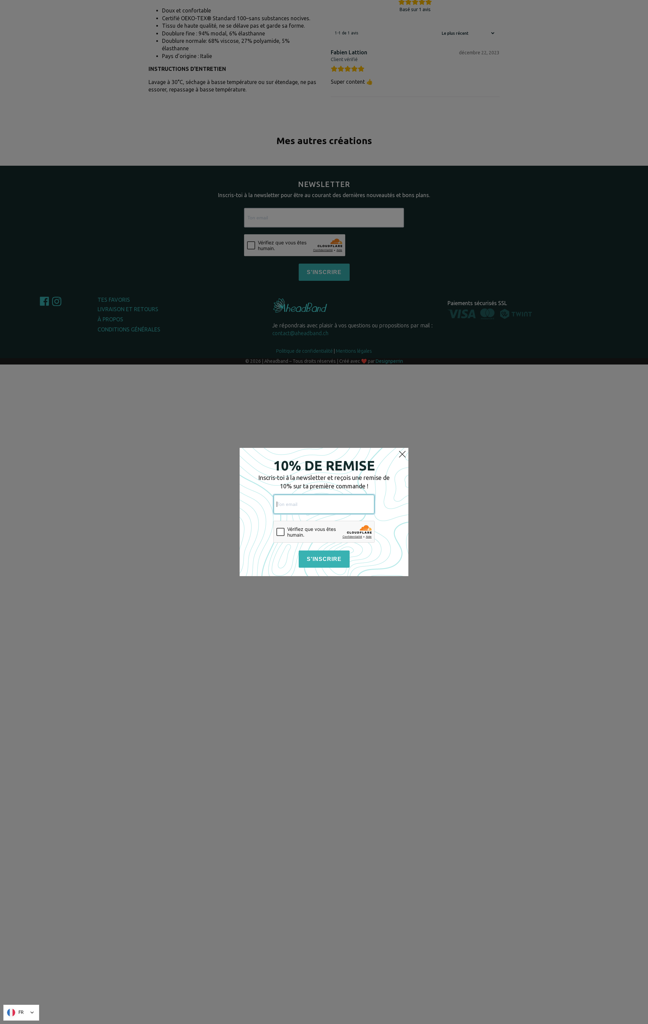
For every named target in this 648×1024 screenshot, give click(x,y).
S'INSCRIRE (324, 559)
